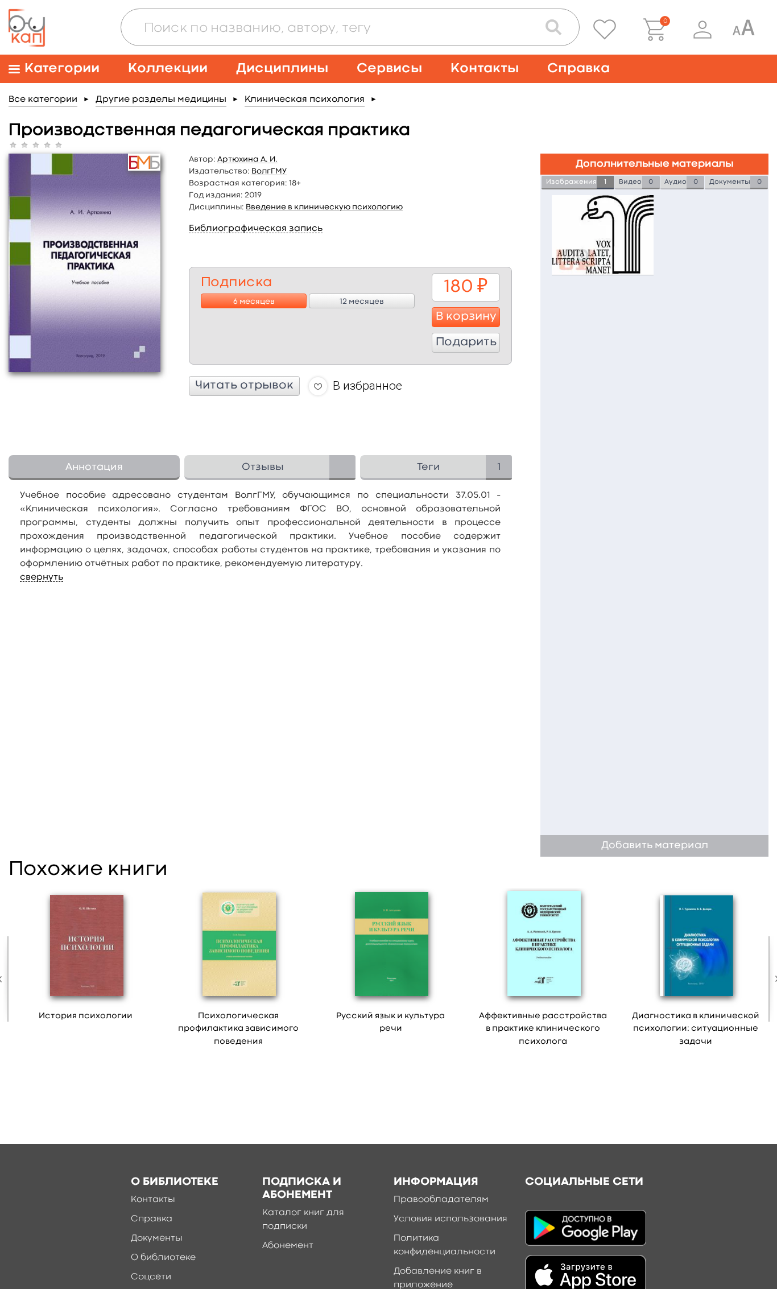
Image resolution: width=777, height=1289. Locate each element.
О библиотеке (163, 1258)
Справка (578, 69)
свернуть (41, 577)
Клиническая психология (305, 100)
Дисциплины (282, 69)
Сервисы (389, 69)
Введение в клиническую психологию (324, 207)
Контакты (485, 69)
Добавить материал (654, 845)
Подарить (466, 342)
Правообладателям (441, 1200)
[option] (86, 958)
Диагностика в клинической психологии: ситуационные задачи (695, 1029)
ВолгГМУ (269, 171)
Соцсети (151, 1277)
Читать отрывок (244, 386)
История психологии (86, 1016)
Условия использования (450, 1219)
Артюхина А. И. (247, 159)
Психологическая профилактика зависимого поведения (238, 1029)
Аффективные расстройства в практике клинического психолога (543, 1029)
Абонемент (287, 1246)
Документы (157, 1238)
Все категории (43, 100)
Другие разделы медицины (161, 100)
